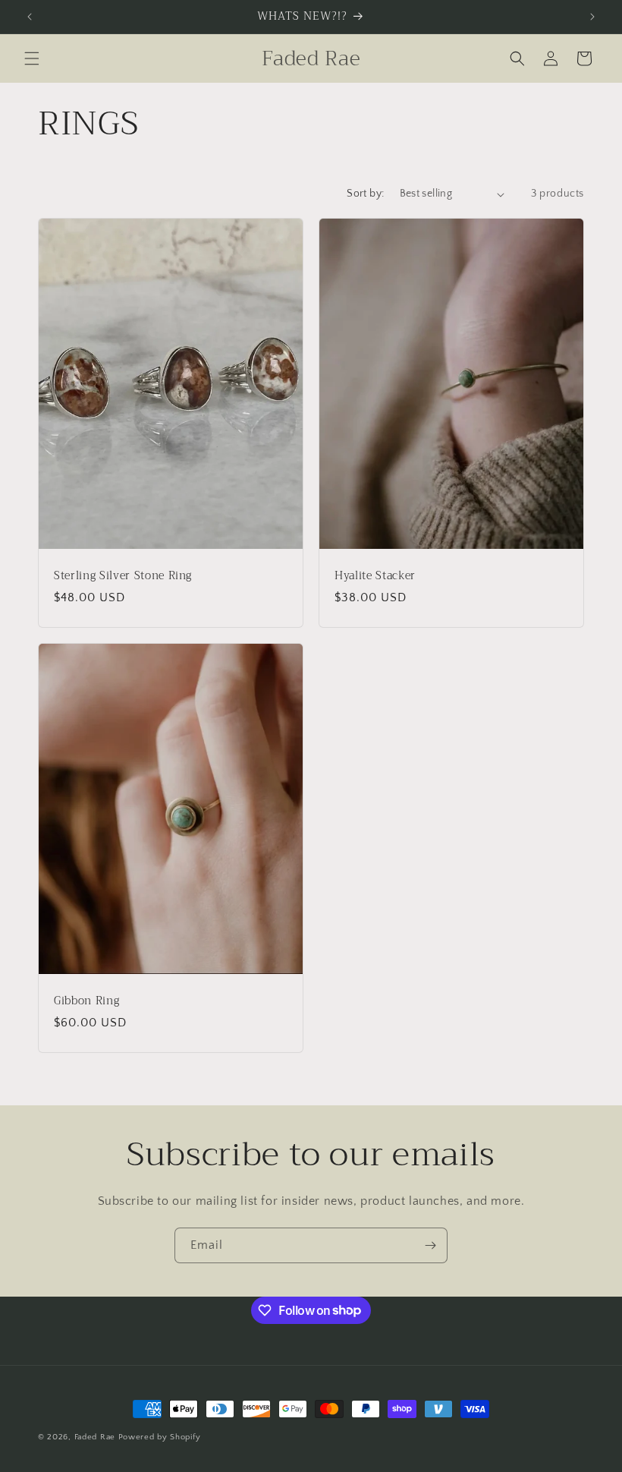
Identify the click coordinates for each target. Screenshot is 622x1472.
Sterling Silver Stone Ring (123, 576)
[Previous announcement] (29, 16)
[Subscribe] (430, 1245)
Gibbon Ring (86, 1001)
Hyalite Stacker (375, 576)
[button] (32, 58)
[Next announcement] (592, 16)
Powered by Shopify (159, 1437)
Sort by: (365, 194)
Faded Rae (94, 1437)
